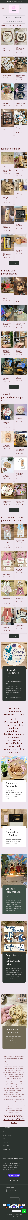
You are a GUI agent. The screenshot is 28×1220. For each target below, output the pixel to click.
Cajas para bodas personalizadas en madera (20, 450)
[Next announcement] (25, 1)
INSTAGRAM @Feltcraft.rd (14, 21)
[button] (3, 9)
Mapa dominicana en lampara (7, 324)
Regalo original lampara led (19, 377)
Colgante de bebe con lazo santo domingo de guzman (7, 544)
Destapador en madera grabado (6, 446)
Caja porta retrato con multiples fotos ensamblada (20, 129)
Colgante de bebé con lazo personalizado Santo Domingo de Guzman (20, 543)
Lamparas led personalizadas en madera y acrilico (7, 351)
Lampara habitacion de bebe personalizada (20, 324)
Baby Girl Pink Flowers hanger (19, 570)
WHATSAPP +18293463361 (14, 17)
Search (5, 1131)
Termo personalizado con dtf (7, 254)
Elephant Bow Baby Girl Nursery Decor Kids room (7, 600)
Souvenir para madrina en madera (20, 419)
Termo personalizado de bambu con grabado (7, 227)
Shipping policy (19, 1214)
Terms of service (10, 1214)
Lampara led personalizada (19, 298)
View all (14, 263)
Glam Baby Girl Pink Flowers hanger (7, 573)
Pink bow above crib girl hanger (19, 599)
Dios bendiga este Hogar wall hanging (20, 102)
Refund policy (6, 1138)
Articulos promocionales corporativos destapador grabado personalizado (20, 474)
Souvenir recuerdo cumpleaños (20, 502)
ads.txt (5, 1152)
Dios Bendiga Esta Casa (7, 47)
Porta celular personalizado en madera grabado (6, 199)
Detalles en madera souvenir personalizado (20, 76)
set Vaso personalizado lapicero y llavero (20, 225)
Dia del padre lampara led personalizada (19, 351)
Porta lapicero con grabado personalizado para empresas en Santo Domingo (7, 169)
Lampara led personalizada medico (6, 378)
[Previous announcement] (3, 1)
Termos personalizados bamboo (19, 194)
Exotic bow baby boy (20, 626)
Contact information (14, 1216)
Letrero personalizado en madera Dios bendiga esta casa (20, 49)
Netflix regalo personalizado (6, 130)
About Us (5, 1142)
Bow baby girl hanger (6, 628)
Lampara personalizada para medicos (7, 297)
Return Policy (6, 1145)
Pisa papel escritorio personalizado (7, 102)
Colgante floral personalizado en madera (6, 424)
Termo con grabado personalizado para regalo (20, 172)
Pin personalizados (7, 75)
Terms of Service (7, 1135)
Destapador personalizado (6, 475)
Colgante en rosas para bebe (7, 502)
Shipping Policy (7, 1149)
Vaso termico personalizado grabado (19, 250)
